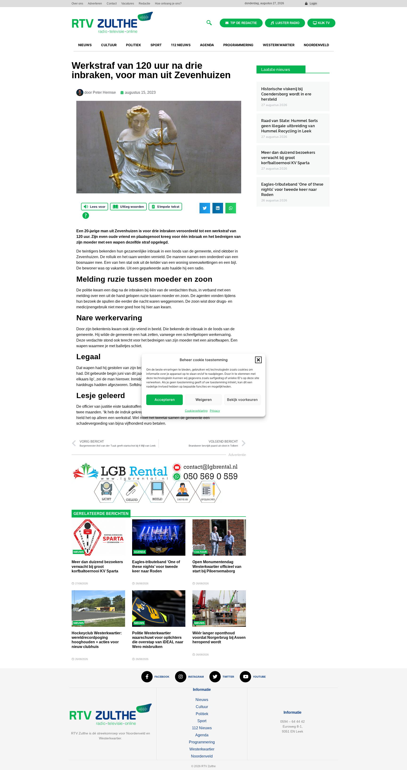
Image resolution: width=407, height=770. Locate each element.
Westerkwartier (201, 749)
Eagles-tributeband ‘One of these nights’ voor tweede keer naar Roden (156, 566)
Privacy (215, 410)
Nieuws (78, 551)
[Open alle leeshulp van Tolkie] (85, 215)
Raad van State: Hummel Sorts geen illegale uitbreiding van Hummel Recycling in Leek (289, 125)
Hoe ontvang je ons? (168, 3)
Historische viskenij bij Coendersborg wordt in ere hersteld (286, 94)
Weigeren (203, 399)
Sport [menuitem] (156, 45)
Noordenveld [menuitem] (316, 45)
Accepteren (165, 399)
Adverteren (95, 3)
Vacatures (127, 3)
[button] (258, 360)
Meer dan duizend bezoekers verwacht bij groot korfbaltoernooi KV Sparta (97, 566)
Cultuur (200, 551)
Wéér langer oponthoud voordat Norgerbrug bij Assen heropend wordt (219, 637)
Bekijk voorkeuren (242, 399)
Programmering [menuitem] (238, 45)
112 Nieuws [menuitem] (181, 45)
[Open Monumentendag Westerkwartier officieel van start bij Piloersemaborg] (219, 537)
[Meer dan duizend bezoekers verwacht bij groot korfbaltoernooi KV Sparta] (98, 537)
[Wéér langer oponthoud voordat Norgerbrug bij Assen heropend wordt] (219, 608)
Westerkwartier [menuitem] (278, 45)
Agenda (139, 551)
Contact (112, 3)
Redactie (144, 3)
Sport (201, 721)
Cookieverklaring (196, 410)
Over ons (77, 3)
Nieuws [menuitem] (85, 45)
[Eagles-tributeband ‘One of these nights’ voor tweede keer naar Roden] (159, 537)
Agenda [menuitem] (207, 45)
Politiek (202, 714)
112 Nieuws (202, 728)
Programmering (202, 742)
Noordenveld (202, 756)
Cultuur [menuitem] (109, 45)
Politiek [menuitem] (133, 45)
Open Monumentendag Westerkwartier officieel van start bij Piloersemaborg (216, 566)
